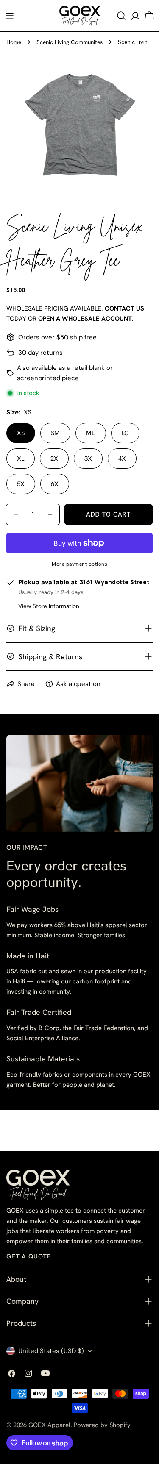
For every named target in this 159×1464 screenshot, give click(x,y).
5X (21, 484)
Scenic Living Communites (69, 42)
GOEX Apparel (49, 1425)
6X (55, 484)
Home (13, 42)
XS (21, 433)
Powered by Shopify (102, 1425)
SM (55, 433)
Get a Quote (28, 1256)
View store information (48, 606)
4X (122, 458)
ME (90, 433)
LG (125, 433)
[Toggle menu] (9, 15)
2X (54, 458)
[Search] (121, 15)
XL (20, 458)
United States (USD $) (51, 1351)
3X (88, 458)
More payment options (79, 564)
